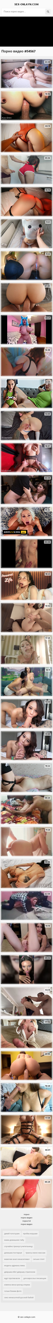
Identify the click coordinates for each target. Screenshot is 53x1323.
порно (26, 1214)
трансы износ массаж (35, 1252)
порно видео (26, 1217)
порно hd (26, 1221)
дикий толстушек (12, 1233)
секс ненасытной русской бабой (18, 1297)
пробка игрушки (30, 1233)
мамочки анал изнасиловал (17, 1259)
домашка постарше (13, 1252)
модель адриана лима (14, 1265)
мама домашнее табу (14, 1240)
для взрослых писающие (34, 1278)
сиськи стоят (39, 1259)
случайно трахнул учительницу (18, 1246)
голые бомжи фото (12, 1291)
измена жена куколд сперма (17, 1284)
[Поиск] (48, 11)
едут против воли (12, 1278)
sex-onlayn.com (26, 4)
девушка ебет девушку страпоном (19, 1272)
